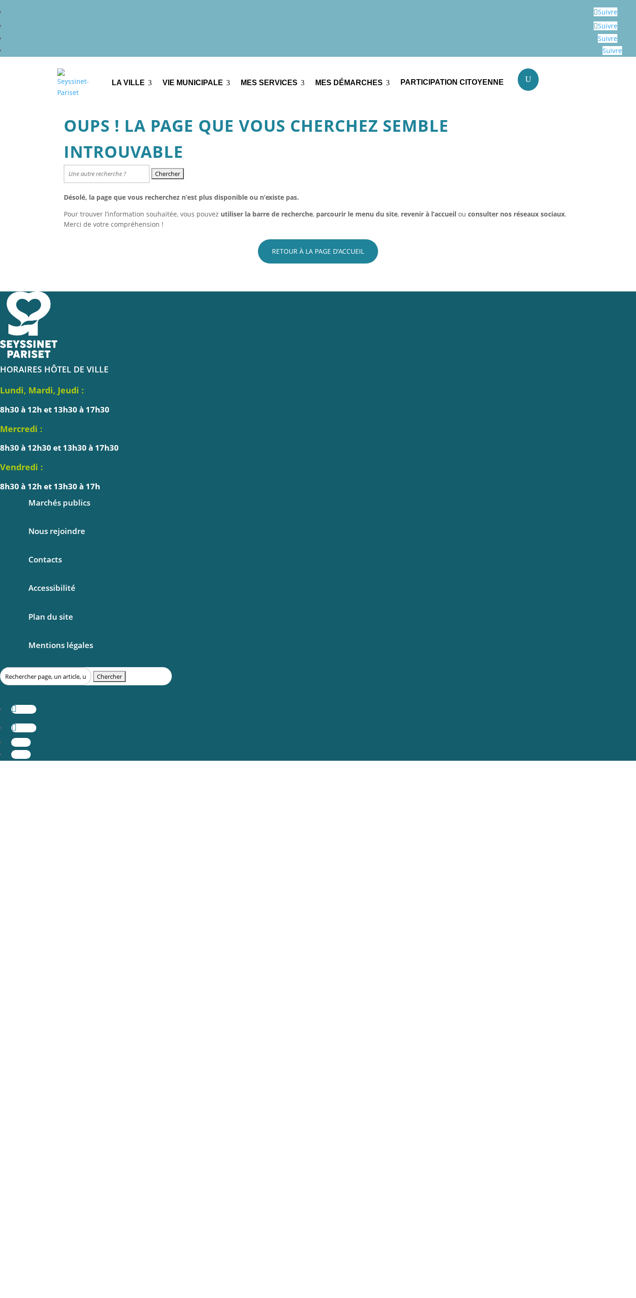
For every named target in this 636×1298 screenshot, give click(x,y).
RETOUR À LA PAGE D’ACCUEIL (318, 251)
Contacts (45, 559)
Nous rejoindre (56, 531)
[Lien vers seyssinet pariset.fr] (77, 83)
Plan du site (50, 616)
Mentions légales (60, 645)
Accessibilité (51, 587)
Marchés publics (59, 502)
